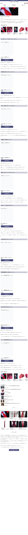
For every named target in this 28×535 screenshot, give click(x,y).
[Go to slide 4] (5, 121)
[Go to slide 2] (4, 121)
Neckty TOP (2, 6)
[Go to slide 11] (8, 121)
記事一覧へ (14, 407)
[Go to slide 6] (6, 121)
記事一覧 (5, 6)
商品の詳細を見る (7, 126)
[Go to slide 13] (9, 121)
